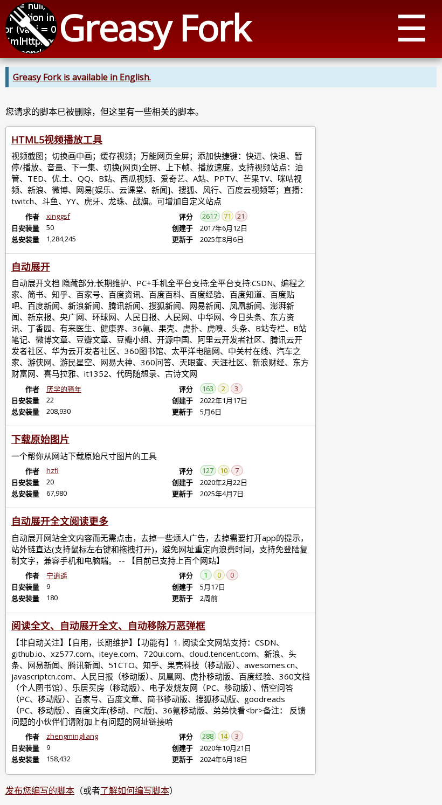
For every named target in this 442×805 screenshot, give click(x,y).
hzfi (52, 470)
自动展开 (30, 266)
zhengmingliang (72, 736)
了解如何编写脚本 (134, 790)
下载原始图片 (40, 439)
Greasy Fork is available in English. (82, 77)
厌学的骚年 (63, 389)
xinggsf (58, 216)
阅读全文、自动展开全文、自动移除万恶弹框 (108, 625)
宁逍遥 (56, 575)
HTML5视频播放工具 (56, 139)
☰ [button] (411, 27)
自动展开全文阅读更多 (59, 521)
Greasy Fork (155, 27)
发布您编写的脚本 (39, 790)
